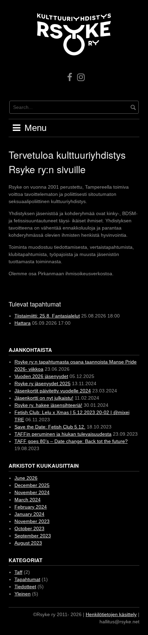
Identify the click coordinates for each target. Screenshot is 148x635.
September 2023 (32, 535)
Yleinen (22, 594)
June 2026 (26, 478)
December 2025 (32, 485)
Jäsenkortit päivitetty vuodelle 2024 (52, 390)
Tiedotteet (25, 586)
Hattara (22, 323)
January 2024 (29, 514)
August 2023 (28, 543)
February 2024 (30, 507)
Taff (18, 572)
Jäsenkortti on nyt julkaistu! (43, 398)
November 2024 (32, 492)
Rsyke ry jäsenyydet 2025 (42, 383)
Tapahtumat (27, 579)
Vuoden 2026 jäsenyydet (41, 376)
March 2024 (27, 499)
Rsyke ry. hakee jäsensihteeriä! (48, 405)
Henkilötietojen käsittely (111, 614)
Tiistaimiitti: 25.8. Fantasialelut (47, 316)
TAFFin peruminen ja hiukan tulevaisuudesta (63, 434)
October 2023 (29, 528)
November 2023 (32, 521)
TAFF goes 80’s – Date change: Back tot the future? (71, 441)
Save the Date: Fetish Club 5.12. (49, 427)
